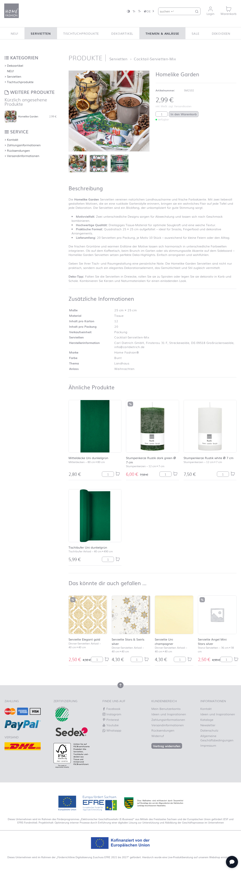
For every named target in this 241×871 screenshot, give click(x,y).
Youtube (112, 725)
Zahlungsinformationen (24, 145)
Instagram (113, 714)
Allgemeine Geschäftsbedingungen (216, 737)
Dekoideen (221, 33)
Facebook (112, 708)
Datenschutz (209, 730)
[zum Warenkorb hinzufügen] (117, 474)
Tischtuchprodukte (81, 33)
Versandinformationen (23, 155)
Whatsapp (113, 730)
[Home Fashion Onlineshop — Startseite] (11, 10)
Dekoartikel (122, 33)
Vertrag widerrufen (166, 746)
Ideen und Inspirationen (168, 714)
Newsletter (207, 725)
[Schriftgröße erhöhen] (139, 11)
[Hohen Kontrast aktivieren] (128, 11)
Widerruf (157, 735)
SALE (195, 33)
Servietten (41, 33)
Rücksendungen (18, 150)
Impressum (208, 745)
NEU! (14, 33)
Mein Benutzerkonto (166, 708)
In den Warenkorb (184, 114)
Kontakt (12, 139)
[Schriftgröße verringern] (133, 11)
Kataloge (206, 719)
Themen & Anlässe (162, 33)
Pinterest (112, 719)
